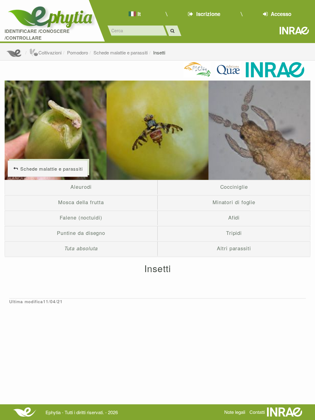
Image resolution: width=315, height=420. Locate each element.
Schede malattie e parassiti (121, 52)
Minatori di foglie (234, 202)
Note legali (234, 412)
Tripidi (234, 232)
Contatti (257, 412)
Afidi (234, 217)
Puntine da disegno (81, 232)
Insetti (159, 52)
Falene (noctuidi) (81, 217)
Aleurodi (80, 186)
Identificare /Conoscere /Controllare (37, 34)
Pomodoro (77, 52)
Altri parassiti (234, 248)
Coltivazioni (50, 52)
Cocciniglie (234, 186)
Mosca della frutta (81, 202)
